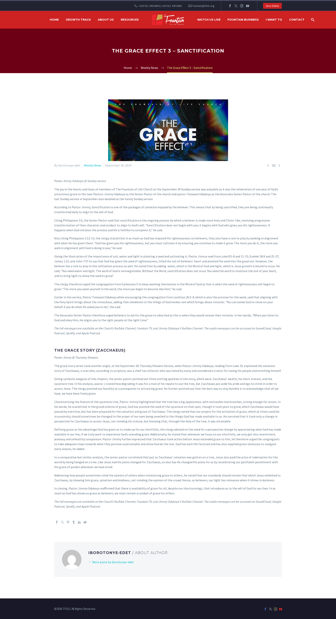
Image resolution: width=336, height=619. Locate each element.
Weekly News (92, 165)
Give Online (272, 6)
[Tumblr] (73, 522)
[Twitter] (236, 5)
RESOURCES (130, 19)
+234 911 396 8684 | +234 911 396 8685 (160, 6)
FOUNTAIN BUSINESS (243, 19)
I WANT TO (274, 19)
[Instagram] (242, 5)
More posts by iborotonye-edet (113, 562)
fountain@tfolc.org (203, 6)
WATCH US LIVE (208, 19)
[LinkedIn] (79, 522)
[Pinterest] (68, 522)
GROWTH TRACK (78, 19)
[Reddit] (85, 522)
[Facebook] (230, 5)
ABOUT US (106, 19)
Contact (296, 19)
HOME (54, 19)
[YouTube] (247, 5)
